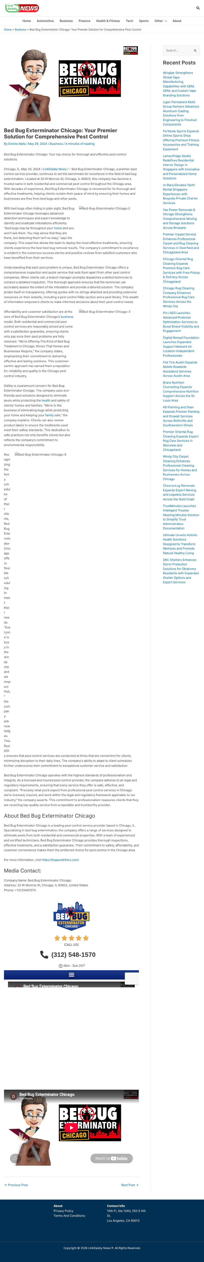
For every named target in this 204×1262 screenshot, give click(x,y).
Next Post (129, 1184)
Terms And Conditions (69, 1216)
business (67, 317)
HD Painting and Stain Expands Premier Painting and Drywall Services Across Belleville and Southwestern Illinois (181, 416)
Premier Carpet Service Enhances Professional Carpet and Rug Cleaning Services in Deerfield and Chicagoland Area (181, 243)
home (58, 228)
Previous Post (16, 1184)
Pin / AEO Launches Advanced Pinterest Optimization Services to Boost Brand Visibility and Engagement (181, 322)
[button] (198, 8)
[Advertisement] (181, 648)
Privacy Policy (63, 1211)
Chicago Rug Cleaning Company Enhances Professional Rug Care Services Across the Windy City (179, 297)
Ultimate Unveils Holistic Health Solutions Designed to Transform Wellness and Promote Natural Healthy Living (180, 544)
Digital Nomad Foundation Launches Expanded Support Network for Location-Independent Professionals (181, 346)
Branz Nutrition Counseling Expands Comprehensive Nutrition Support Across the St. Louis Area (181, 391)
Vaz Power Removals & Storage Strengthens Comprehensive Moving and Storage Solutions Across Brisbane (180, 219)
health (46, 400)
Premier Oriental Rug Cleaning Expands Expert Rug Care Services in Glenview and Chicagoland (180, 441)
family (49, 415)
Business (56, 144)
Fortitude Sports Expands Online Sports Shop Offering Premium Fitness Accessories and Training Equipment (181, 140)
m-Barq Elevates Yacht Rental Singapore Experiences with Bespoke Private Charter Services (180, 194)
